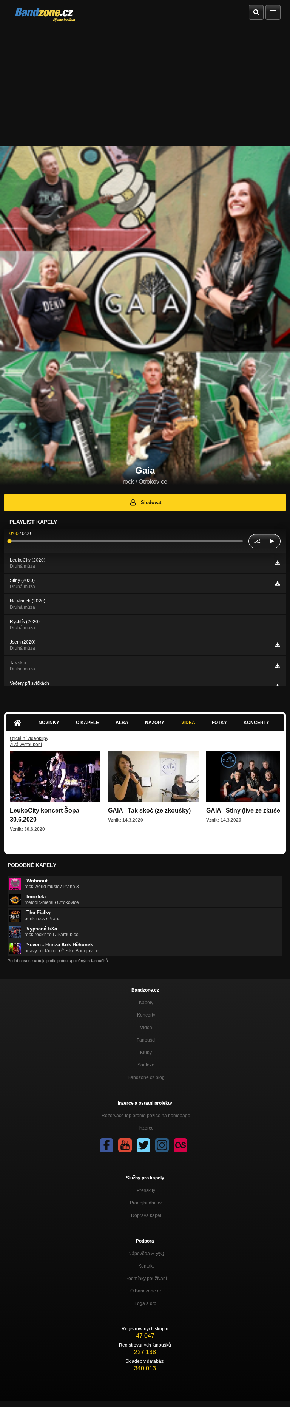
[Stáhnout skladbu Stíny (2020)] (277, 583)
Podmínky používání (146, 1278)
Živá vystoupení (26, 744)
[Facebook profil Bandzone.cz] (106, 1145)
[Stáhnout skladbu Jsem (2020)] (277, 645)
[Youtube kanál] (125, 1145)
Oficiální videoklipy (29, 738)
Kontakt (146, 1266)
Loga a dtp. (145, 1303)
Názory (154, 722)
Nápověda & (146, 1253)
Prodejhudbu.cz (146, 1203)
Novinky (49, 722)
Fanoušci (146, 1040)
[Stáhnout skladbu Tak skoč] (277, 666)
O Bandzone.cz (146, 1291)
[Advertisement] (145, 82)
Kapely (146, 1002)
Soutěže (145, 1065)
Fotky (219, 722)
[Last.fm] (180, 1145)
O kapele (87, 722)
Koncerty (256, 722)
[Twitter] (143, 1145)
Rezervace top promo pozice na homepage (146, 1115)
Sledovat (151, 502)
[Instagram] (162, 1145)
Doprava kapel (146, 1215)
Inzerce (146, 1128)
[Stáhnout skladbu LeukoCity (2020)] (277, 563)
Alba (122, 722)
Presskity (146, 1190)
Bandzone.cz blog (146, 1077)
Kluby (146, 1052)
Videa (188, 722)
